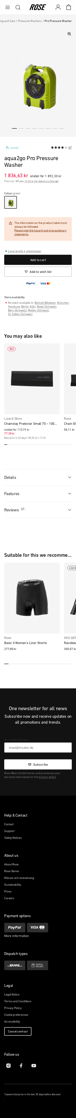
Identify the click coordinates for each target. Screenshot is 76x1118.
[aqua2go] (11, 147)
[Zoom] (69, 33)
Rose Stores (11, 871)
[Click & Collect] (37, 965)
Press (8, 891)
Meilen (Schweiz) (38, 310)
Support (9, 831)
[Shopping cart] (68, 7)
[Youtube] (34, 1065)
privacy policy (47, 777)
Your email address (16, 739)
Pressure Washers (30, 21)
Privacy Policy (13, 1008)
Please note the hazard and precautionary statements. (40, 232)
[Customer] (60, 7)
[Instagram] (8, 1065)
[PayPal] (14, 927)
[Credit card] (37, 927)
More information (16, 936)
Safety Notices (13, 837)
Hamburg (14, 306)
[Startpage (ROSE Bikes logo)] (38, 7)
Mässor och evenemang (19, 878)
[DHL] (14, 965)
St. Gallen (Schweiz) (20, 314)
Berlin (24, 306)
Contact (9, 824)
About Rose (11, 864)
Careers (9, 898)
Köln (33, 306)
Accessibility (12, 1021)
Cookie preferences (16, 1014)
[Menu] (7, 7)
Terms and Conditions (17, 1001)
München (63, 302)
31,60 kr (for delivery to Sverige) (41, 181)
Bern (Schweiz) (17, 310)
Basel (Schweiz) (47, 306)
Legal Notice (11, 994)
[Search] (18, 7)
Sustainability (12, 884)
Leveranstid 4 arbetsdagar (24, 251)
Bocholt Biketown (45, 302)
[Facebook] (21, 1065)
